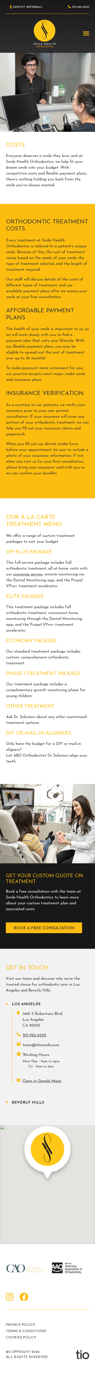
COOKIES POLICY (21, 1337)
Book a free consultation (44, 928)
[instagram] (10, 1298)
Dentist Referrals (27, 7)
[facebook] (23, 1298)
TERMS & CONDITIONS (26, 1331)
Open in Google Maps (42, 1081)
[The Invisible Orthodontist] (82, 1354)
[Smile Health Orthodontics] (44, 34)
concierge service (27, 574)
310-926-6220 (34, 1035)
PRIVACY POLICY (20, 1325)
